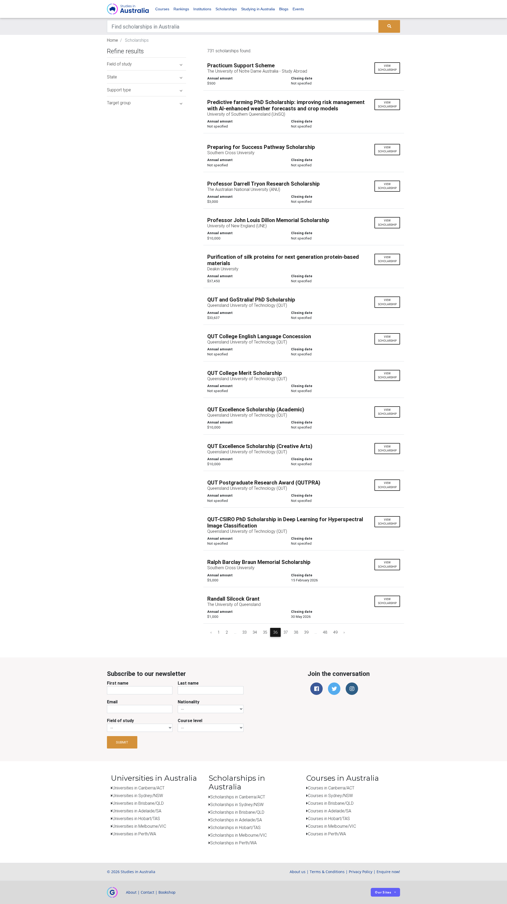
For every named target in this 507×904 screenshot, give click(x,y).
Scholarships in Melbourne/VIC (238, 835)
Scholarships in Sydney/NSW (237, 804)
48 (325, 632)
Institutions (202, 9)
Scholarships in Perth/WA (233, 842)
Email (112, 701)
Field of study (120, 720)
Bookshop (167, 892)
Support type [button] (119, 89)
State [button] (112, 76)
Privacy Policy (360, 871)
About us (298, 871)
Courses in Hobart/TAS (329, 818)
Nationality (188, 701)
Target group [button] (119, 102)
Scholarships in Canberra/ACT (237, 796)
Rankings (181, 9)
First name (117, 683)
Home (112, 40)
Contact (147, 892)
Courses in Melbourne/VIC (332, 826)
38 (296, 632)
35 (265, 632)
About (131, 892)
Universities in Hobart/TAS (136, 818)
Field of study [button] (119, 64)
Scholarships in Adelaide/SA (236, 819)
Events (298, 9)
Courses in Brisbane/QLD (331, 803)
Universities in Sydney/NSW (137, 795)
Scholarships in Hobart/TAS (235, 827)
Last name (188, 683)
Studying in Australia (258, 9)
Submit (122, 742)
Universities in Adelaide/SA (136, 810)
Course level (190, 720)
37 (286, 632)
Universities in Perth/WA (134, 833)
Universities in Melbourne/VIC (139, 826)
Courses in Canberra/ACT (331, 787)
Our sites (383, 892)
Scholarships (226, 9)
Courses (162, 9)
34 (255, 632)
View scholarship (387, 68)
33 (244, 632)
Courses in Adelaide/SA (329, 810)
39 (306, 632)
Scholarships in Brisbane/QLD (237, 812)
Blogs (283, 9)
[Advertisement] (146, 142)
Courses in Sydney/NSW (330, 795)
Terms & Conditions (327, 871)
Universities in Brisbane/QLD (138, 803)
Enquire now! (388, 871)
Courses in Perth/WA (327, 833)
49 (335, 632)
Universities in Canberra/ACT (138, 787)
